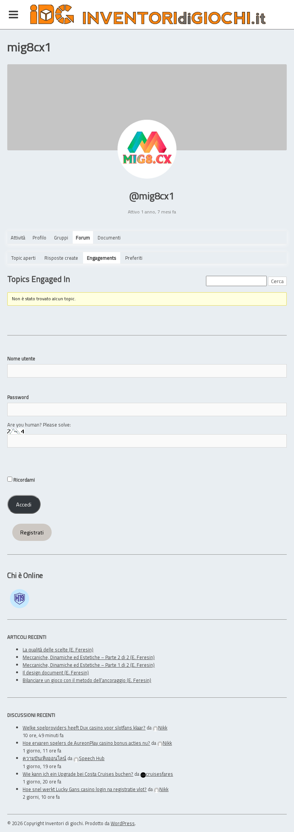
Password (18, 397)
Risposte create (61, 258)
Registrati (32, 532)
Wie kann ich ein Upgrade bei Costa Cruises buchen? (78, 774)
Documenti (109, 237)
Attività (18, 237)
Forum (83, 237)
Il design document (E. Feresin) (56, 672)
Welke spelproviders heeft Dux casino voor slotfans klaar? (84, 727)
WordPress (123, 823)
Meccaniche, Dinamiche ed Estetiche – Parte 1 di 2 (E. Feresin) (89, 665)
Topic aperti (23, 258)
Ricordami (23, 480)
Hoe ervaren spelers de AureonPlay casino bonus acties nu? (86, 743)
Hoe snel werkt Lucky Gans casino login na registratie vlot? (85, 789)
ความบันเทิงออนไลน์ (44, 758)
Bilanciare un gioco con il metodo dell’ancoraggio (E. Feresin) (87, 680)
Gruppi (61, 237)
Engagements (101, 258)
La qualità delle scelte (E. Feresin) (58, 649)
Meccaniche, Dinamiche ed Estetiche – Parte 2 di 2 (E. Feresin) (89, 657)
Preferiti (133, 258)
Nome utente (21, 358)
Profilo (39, 237)
